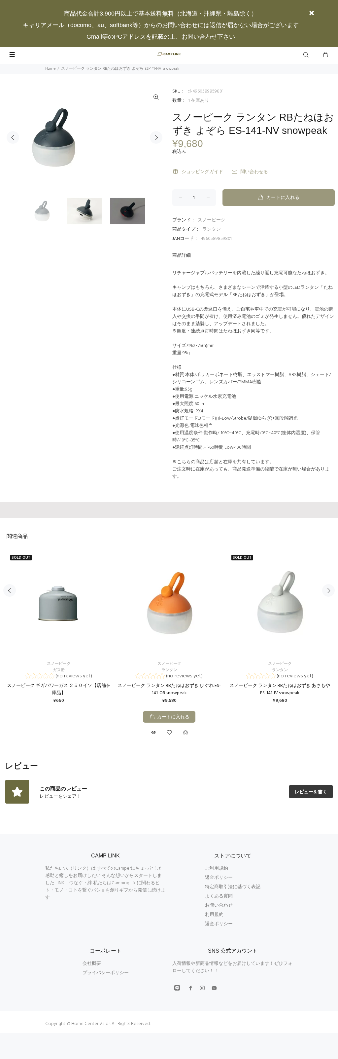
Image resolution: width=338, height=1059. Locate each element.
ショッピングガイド (202, 172)
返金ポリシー (219, 878)
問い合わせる (254, 172)
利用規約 (214, 915)
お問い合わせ (219, 905)
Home (50, 68)
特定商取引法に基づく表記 (232, 887)
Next (156, 137)
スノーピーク (211, 220)
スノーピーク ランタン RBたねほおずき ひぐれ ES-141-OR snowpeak (169, 689)
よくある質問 (219, 896)
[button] (58, 676)
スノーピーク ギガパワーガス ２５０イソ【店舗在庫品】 (59, 689)
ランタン (211, 229)
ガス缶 (59, 670)
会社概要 (92, 963)
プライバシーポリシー (106, 973)
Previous (13, 137)
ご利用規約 (216, 868)
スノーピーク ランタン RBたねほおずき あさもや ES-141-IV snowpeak (279, 689)
